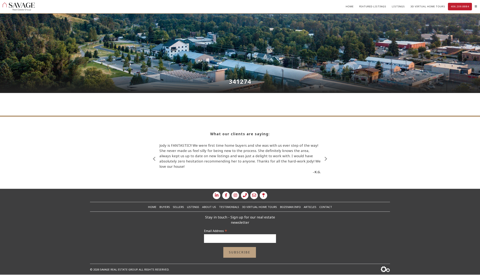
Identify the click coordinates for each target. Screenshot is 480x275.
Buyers (164, 207)
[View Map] (263, 195)
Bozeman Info (290, 207)
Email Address (215, 231)
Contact (325, 207)
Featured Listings (372, 6)
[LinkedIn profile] (216, 195)
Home (350, 6)
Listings (398, 6)
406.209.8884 (460, 6)
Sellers (178, 207)
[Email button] (254, 195)
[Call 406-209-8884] (244, 195)
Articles (310, 207)
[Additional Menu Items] (476, 6)
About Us (209, 207)
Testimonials (229, 207)
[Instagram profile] (235, 195)
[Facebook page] (226, 195)
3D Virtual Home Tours (427, 6)
